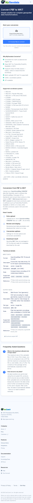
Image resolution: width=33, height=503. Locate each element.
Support (3, 456)
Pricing (3, 448)
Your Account (6, 473)
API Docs (3, 462)
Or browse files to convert (16, 42)
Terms (15, 485)
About (2, 429)
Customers (4, 434)
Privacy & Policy (6, 485)
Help (3, 470)
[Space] (6, 409)
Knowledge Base (5, 459)
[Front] (10, 2)
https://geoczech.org (8, 419)
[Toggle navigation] (30, 2)
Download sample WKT (12, 336)
